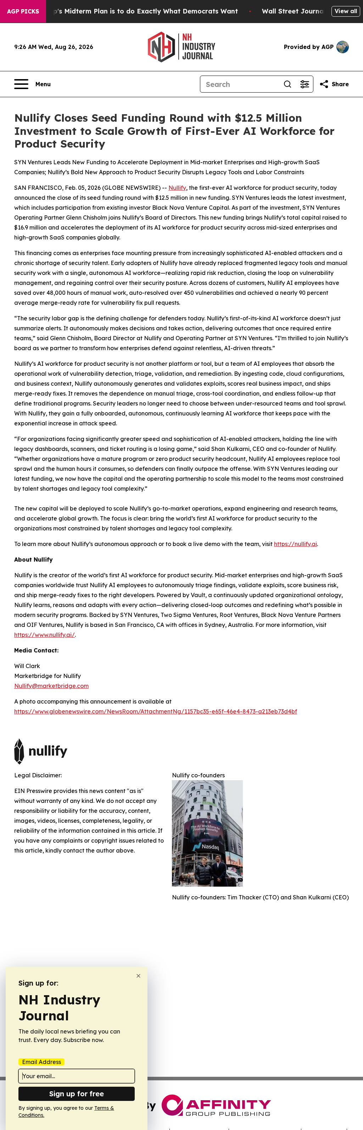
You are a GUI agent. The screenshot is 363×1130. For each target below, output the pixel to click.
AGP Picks (23, 11)
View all (346, 11)
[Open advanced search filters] (304, 84)
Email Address (41, 1061)
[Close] (138, 975)
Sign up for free (76, 1093)
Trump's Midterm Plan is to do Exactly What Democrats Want (137, 11)
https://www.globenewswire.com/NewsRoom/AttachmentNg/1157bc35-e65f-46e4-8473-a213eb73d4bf (155, 711)
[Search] (287, 84)
